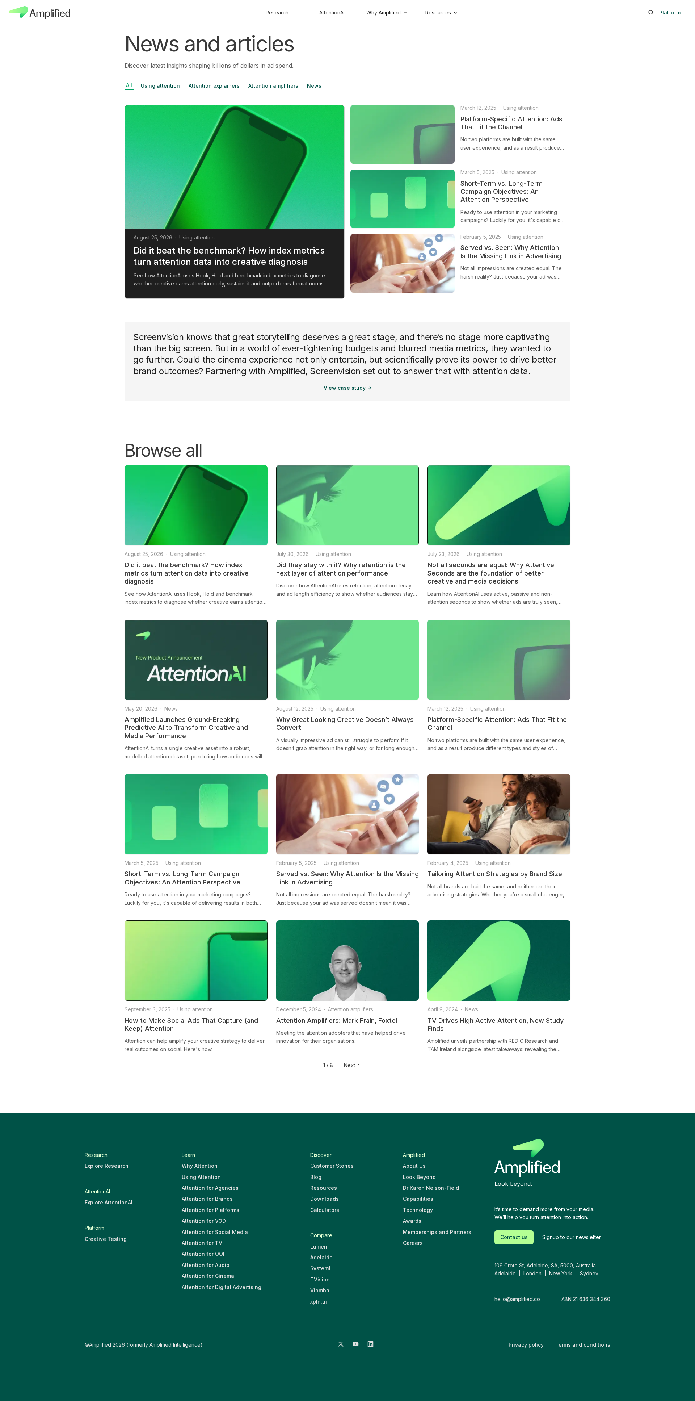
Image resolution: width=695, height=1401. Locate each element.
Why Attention (200, 1166)
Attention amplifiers (273, 86)
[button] (386, 12)
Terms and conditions (582, 1345)
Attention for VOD (204, 1221)
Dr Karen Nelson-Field (431, 1188)
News (314, 86)
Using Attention (201, 1177)
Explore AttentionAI (108, 1202)
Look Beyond (419, 1177)
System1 (320, 1268)
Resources (323, 1188)
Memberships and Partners (437, 1232)
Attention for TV (202, 1243)
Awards (412, 1221)
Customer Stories (332, 1166)
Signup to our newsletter (571, 1237)
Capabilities (418, 1199)
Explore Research (107, 1166)
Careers (413, 1243)
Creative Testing (106, 1239)
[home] (39, 12)
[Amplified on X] (341, 1345)
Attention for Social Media (215, 1232)
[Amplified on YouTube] (356, 1345)
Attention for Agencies (210, 1188)
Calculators (324, 1210)
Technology (418, 1210)
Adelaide (321, 1257)
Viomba (319, 1290)
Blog (315, 1177)
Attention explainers (214, 86)
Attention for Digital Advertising (221, 1287)
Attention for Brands (207, 1199)
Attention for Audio (205, 1265)
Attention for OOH (204, 1254)
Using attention (160, 86)
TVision (320, 1279)
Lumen (318, 1246)
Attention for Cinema (208, 1276)
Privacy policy (526, 1345)
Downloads (324, 1199)
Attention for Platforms (210, 1210)
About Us (414, 1166)
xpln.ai (318, 1301)
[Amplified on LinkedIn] (370, 1345)
